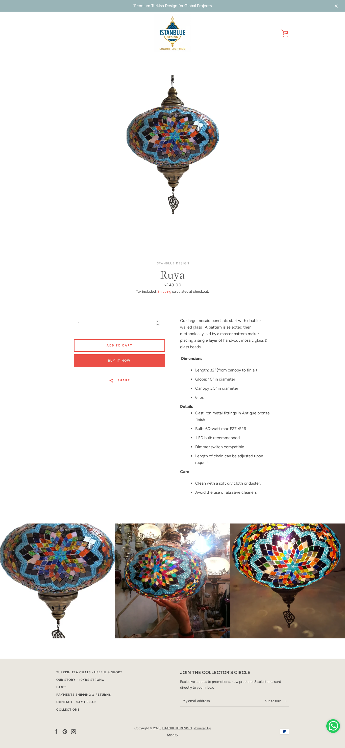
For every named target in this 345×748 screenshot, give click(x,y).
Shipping (164, 291)
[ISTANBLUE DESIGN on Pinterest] (64, 731)
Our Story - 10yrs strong (80, 680)
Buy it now (119, 360)
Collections (68, 709)
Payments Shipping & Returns (83, 694)
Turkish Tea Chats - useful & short (89, 672)
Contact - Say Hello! (76, 702)
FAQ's (61, 687)
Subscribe (273, 701)
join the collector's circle (215, 672)
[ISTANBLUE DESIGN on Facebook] (56, 731)
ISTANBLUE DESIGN (177, 728)
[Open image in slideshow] (173, 157)
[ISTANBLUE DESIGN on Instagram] (73, 731)
